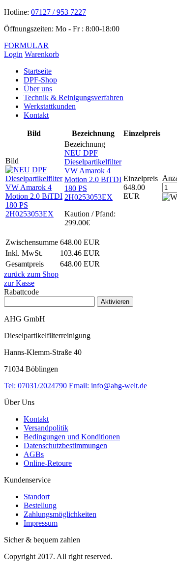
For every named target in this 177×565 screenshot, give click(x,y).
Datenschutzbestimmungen (65, 445)
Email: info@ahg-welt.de (108, 385)
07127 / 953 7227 (58, 12)
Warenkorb (42, 54)
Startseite (38, 71)
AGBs (34, 454)
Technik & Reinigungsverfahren (73, 97)
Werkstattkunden (50, 106)
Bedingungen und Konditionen (72, 436)
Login (13, 54)
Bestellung (40, 505)
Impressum (41, 523)
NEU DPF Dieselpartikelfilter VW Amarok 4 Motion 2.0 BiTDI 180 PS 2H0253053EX (92, 175)
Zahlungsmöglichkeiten (60, 514)
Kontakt (36, 115)
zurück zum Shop (31, 274)
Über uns (38, 88)
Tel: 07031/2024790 (35, 385)
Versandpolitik (46, 428)
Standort (37, 496)
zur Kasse (19, 283)
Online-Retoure (48, 463)
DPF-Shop (40, 80)
